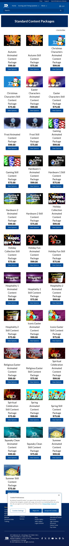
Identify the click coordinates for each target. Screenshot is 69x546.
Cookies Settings (18, 511)
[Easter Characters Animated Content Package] (34, 81)
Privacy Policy (46, 504)
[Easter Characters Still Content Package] (56, 81)
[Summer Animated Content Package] (56, 432)
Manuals (6, 517)
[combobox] (30, 10)
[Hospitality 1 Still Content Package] (34, 277)
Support (46, 1)
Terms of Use (26, 538)
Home (14, 6)
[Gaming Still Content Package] (12, 160)
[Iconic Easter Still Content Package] (56, 315)
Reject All (36, 511)
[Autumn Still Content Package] (34, 40)
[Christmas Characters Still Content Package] (12, 81)
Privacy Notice (35, 538)
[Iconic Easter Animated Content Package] (34, 315)
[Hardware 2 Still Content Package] (34, 198)
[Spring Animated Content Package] (34, 394)
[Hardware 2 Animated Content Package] (12, 198)
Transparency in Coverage (18, 540)
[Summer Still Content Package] (12, 470)
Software (22, 517)
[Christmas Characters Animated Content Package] (56, 40)
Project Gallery (39, 519)
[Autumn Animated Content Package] (12, 40)
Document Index (9, 519)
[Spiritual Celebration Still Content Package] (12, 394)
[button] (62, 6)
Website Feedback (15, 538)
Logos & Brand (39, 523)
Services (22, 519)
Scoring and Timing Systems (27, 6)
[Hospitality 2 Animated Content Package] (56, 277)
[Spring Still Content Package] (56, 394)
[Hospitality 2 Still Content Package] (12, 315)
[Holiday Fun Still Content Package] (56, 239)
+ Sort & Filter (60, 30)
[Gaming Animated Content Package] (56, 123)
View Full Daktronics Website (58, 1)
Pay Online (53, 527)
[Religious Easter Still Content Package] (34, 353)
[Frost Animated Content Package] (12, 123)
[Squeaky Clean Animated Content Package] (12, 432)
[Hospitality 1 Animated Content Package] (12, 277)
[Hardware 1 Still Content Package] (56, 160)
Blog (36, 517)
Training (6, 521)
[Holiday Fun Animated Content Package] (34, 239)
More (43, 6)
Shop (40, 1)
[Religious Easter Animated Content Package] (12, 353)
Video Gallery (38, 521)
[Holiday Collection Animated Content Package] (56, 198)
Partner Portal (54, 525)
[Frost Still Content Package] (34, 123)
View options (12, 69)
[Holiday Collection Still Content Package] (12, 239)
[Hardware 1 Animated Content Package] (34, 160)
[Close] (59, 495)
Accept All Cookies (51, 511)
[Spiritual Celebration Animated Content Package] (56, 353)
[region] (34, 504)
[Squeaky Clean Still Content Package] (34, 432)
